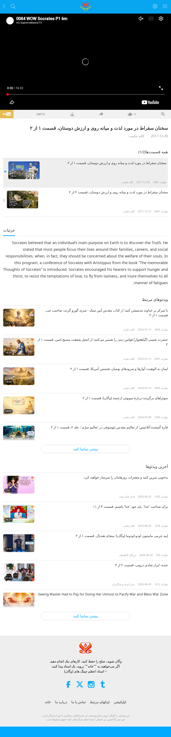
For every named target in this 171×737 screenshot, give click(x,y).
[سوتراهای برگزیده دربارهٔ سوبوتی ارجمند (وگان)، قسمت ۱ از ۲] (18, 405)
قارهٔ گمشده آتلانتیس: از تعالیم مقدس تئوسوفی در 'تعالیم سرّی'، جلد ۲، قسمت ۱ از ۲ (109, 427)
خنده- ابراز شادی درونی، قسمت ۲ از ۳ (141, 565)
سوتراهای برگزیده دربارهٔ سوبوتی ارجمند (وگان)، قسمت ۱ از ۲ (125, 398)
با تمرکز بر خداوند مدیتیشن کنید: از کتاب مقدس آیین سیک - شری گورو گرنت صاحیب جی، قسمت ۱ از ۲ (106, 312)
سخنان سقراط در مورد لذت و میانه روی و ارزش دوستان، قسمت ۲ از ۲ (118, 192)
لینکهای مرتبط (100, 702)
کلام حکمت (137, 136)
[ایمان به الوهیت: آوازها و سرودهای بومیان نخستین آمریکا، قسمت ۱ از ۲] (18, 376)
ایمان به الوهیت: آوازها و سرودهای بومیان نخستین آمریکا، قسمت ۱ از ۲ (119, 368)
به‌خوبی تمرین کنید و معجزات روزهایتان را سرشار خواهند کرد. (125, 477)
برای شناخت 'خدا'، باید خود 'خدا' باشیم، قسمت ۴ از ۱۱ (130, 506)
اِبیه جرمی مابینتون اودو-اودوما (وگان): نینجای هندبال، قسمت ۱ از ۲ (122, 535)
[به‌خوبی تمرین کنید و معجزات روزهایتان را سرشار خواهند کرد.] (18, 485)
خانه (48, 702)
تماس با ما (78, 702)
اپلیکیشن (120, 702)
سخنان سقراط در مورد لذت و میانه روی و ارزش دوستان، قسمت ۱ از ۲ (117, 163)
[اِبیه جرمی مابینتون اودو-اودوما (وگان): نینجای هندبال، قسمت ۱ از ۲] (18, 543)
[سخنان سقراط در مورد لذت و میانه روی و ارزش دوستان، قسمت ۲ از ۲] (22, 199)
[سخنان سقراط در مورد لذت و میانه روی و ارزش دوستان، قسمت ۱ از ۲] (24, 170)
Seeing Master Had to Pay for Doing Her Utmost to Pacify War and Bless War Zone (103, 594)
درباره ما (61, 702)
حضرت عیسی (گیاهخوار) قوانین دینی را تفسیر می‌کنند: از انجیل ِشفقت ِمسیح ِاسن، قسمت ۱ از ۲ (103, 341)
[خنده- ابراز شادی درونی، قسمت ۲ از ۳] (18, 572)
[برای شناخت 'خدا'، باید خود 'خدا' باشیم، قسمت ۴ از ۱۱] (18, 514)
